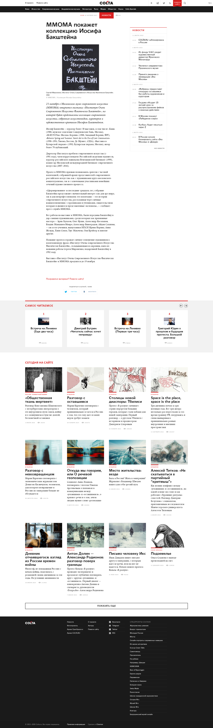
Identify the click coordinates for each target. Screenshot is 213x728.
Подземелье (161, 554)
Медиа (103, 9)
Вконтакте (116, 622)
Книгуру (133, 711)
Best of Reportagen (137, 670)
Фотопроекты (72, 626)
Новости (106, 15)
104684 (127, 489)
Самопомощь (135, 651)
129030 (171, 565)
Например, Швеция (137, 663)
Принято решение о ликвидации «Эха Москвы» (148, 76)
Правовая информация (76, 724)
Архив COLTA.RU (73, 633)
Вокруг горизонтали (138, 629)
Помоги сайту (42, 3)
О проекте (29, 3)
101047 (171, 432)
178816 (127, 343)
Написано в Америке (138, 681)
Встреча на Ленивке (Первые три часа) (127, 330)
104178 (45, 498)
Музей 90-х (134, 703)
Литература (87, 9)
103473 (87, 422)
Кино (27, 9)
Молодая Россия (136, 633)
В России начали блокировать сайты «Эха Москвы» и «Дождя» (150, 139)
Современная (50, 9)
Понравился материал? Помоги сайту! (65, 279)
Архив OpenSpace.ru (75, 629)
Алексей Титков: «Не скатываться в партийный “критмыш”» (168, 476)
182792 (86, 343)
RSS (113, 633)
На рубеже (134, 659)
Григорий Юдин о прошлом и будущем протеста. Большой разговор (169, 333)
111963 (44, 582)
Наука (120, 9)
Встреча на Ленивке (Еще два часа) (44, 330)
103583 (86, 505)
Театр (96, 9)
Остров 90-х (134, 700)
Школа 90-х (134, 707)
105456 (168, 515)
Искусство (36, 9)
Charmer (100, 724)
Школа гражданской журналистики (144, 696)
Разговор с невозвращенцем (39, 472)
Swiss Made (134, 688)
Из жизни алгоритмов (138, 644)
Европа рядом (135, 674)
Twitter (114, 629)
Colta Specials (130, 9)
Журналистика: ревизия (139, 626)
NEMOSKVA (134, 666)
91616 (126, 574)
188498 (44, 343)
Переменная (135, 677)
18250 (43, 422)
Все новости (159, 148)
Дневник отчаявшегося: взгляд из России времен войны (43, 559)
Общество (112, 9)
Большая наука (136, 685)
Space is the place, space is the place (166, 400)
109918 (85, 595)
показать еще (106, 606)
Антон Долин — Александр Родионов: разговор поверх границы (85, 559)
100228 (129, 429)
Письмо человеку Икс (127, 554)
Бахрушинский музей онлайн (141, 714)
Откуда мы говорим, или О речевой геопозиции (84, 474)
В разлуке (71, 394)
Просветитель (135, 655)
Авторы (91, 626)
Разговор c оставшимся (77, 400)
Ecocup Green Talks (137, 648)
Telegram (115, 626)
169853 (169, 343)
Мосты (132, 637)
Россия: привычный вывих (36, 394)
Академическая (71, 9)
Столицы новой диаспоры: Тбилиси (125, 400)
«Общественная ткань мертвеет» (39, 400)
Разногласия (135, 692)
